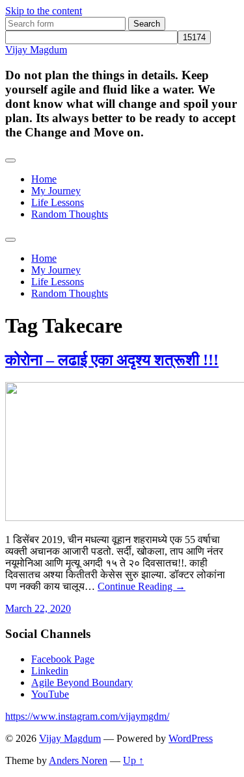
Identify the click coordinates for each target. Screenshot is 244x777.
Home (44, 179)
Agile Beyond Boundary (82, 682)
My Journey (56, 190)
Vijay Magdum (36, 49)
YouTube (50, 694)
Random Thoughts (69, 214)
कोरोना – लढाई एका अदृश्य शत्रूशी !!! (112, 359)
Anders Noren (78, 760)
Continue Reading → (141, 586)
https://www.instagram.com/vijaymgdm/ (87, 716)
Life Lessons (57, 202)
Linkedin (49, 670)
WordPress (191, 738)
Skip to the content (43, 10)
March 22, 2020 (38, 608)
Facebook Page (62, 659)
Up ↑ (133, 760)
